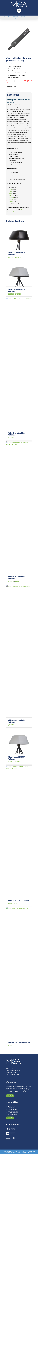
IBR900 (11, 199)
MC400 (11, 202)
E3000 (11, 193)
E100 (10, 189)
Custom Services (12, 1109)
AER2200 (11, 195)
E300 (10, 191)
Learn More (10, 1095)
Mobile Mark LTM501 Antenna (16, 290)
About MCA (11, 1106)
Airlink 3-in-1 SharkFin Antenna (16, 721)
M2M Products (12, 1108)
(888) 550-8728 (14, 1074)
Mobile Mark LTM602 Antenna (16, 758)
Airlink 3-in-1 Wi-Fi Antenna (18, 901)
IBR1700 (11, 197)
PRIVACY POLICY (27, 1152)
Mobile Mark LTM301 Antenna (16, 253)
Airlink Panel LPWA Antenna (19, 1042)
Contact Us (10, 1117)
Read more (19, 1037)
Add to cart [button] (19, 427)
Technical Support (13, 1114)
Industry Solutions (13, 1111)
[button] (19, 10)
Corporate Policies (13, 1112)
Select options (19, 247)
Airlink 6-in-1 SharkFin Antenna (16, 578)
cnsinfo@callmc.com (14, 1076)
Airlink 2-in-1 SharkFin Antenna (16, 434)
